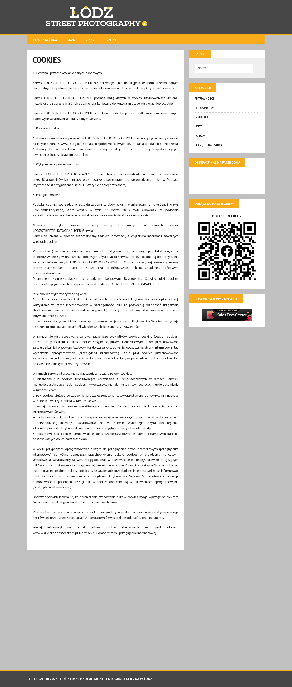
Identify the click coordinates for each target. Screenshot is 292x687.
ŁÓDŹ (198, 126)
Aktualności (204, 98)
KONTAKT (111, 40)
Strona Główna (45, 40)
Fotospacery (204, 108)
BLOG (71, 40)
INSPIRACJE (202, 117)
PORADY (200, 136)
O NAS (90, 40)
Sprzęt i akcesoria (208, 145)
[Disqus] (105, 609)
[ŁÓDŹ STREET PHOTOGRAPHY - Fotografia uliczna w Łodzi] (146, 17)
